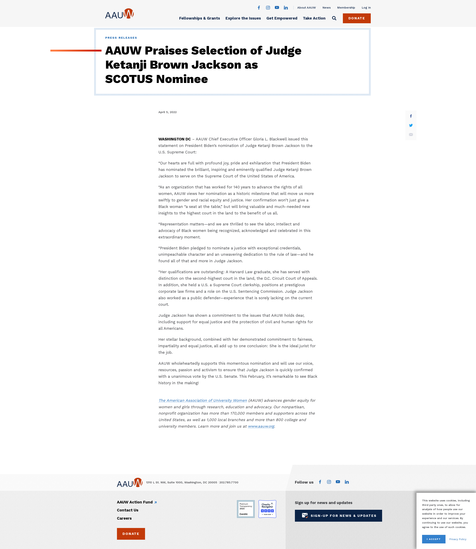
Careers (124, 518)
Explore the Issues (243, 18)
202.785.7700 (228, 482)
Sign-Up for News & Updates (344, 516)
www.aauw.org (261, 426)
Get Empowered (281, 18)
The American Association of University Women (202, 400)
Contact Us (127, 510)
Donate (356, 18)
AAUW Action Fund (135, 502)
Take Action (314, 18)
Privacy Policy (457, 539)
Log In (366, 7)
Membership (346, 7)
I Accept (434, 539)
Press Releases (121, 37)
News (326, 7)
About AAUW (306, 7)
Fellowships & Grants (199, 18)
